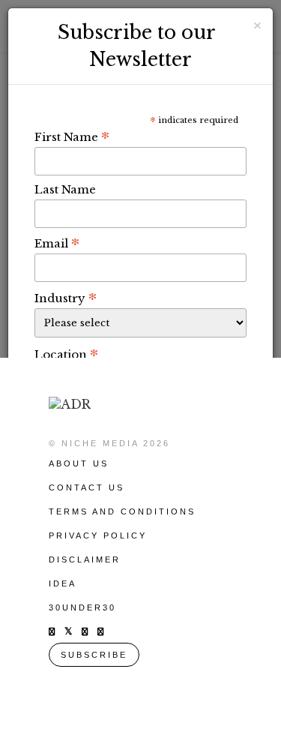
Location (66, 354)
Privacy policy (98, 535)
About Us (79, 463)
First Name (71, 136)
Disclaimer (85, 559)
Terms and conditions (122, 511)
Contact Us (86, 487)
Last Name (65, 189)
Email (56, 243)
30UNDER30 (82, 607)
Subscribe (94, 654)
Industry (65, 298)
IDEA (62, 583)
